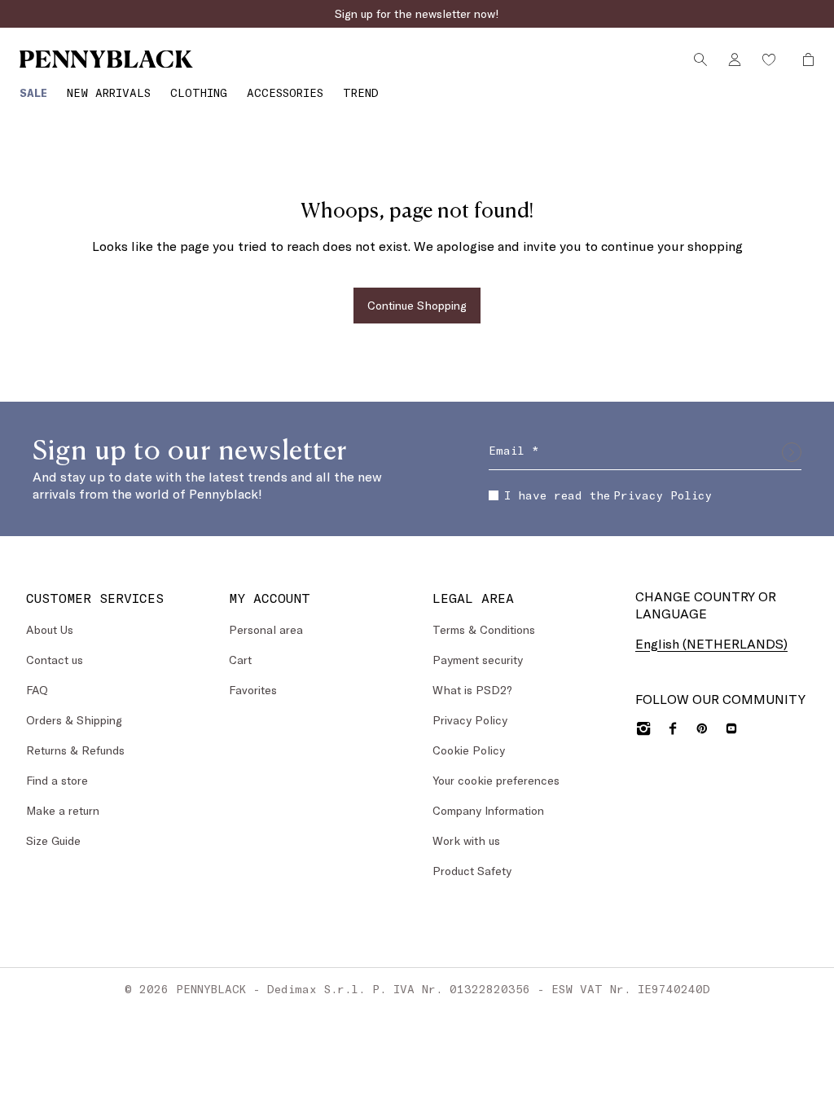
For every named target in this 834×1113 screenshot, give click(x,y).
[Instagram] (643, 728)
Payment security (477, 659)
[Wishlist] (769, 59)
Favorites (253, 690)
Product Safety (471, 871)
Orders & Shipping (74, 720)
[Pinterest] (702, 728)
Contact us (54, 659)
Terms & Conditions (483, 629)
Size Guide (53, 840)
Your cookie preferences (496, 780)
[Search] (700, 59)
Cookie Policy (468, 750)
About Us (49, 629)
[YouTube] (731, 728)
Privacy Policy (662, 495)
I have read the (608, 495)
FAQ (37, 690)
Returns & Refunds (75, 750)
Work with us (466, 840)
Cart (240, 659)
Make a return (62, 810)
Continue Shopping (417, 305)
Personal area (266, 629)
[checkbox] (493, 495)
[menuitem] (33, 92)
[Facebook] (673, 728)
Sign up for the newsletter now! (417, 13)
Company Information (488, 810)
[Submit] (791, 452)
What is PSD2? (472, 690)
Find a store (57, 780)
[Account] (734, 59)
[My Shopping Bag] (803, 59)
